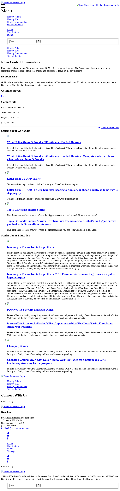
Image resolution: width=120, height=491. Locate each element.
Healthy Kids (13, 19)
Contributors (13, 32)
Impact (10, 35)
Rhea (3, 96)
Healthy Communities (17, 22)
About (10, 29)
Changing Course (17, 345)
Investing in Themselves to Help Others (30, 247)
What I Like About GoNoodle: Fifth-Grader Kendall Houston (44, 142)
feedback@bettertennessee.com (15, 428)
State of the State (15, 24)
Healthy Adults (14, 16)
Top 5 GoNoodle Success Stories (26, 209)
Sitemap (10, 451)
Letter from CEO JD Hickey (24, 178)
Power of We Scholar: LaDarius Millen (30, 309)
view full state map (110, 127)
